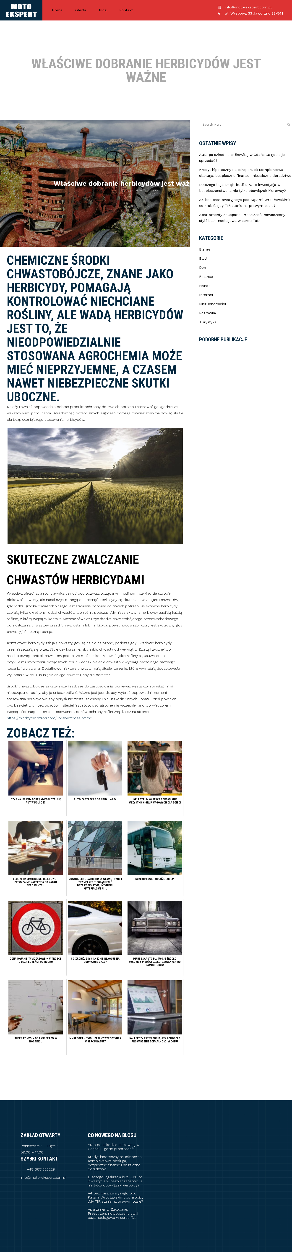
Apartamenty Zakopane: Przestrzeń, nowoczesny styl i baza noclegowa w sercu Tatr (113, 1213)
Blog (203, 258)
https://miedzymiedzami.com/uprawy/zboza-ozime (49, 718)
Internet (206, 295)
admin (137, 190)
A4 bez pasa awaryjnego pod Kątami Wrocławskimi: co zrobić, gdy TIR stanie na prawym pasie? (115, 1197)
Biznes (126, 172)
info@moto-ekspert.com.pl (43, 1178)
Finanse (206, 276)
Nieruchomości (212, 304)
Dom (203, 267)
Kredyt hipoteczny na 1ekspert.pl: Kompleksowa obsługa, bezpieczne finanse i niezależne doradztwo (115, 1163)
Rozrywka (207, 313)
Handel (205, 286)
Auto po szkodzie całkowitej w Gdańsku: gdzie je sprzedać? (113, 1147)
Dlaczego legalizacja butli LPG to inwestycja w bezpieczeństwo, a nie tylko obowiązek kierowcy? (115, 1181)
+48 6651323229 (41, 1169)
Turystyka (207, 322)
